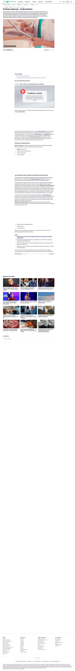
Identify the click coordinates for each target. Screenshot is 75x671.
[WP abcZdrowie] (12, 2)
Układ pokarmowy (40, 647)
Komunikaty (27, 1)
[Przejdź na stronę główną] (4, 2)
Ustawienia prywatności (54, 661)
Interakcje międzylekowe (58, 642)
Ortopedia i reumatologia (24, 649)
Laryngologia (22, 643)
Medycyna (40, 1)
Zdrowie (34, 1)
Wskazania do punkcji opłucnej (23, 75)
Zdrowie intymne (40, 648)
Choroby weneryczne (41, 642)
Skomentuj (47, 49)
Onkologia (21, 648)
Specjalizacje (19, 4)
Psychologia (32, 4)
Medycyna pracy (5, 643)
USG (42, 178)
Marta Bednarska (9, 49)
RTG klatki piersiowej (35, 178)
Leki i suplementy (57, 638)
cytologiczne (47, 134)
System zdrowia (48, 1)
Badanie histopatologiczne (7, 648)
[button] (63, 1)
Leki (37, 4)
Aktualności (20, 1)
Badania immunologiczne (6, 649)
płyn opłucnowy (46, 194)
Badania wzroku (5, 653)
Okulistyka (21, 647)
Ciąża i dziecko (25, 4)
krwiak (18, 149)
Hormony (39, 644)
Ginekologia (22, 642)
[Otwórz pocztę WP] (60, 2)
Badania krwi (5, 650)
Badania (13, 4)
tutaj (23, 668)
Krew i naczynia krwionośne (42, 649)
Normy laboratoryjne (6, 642)
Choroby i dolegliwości (7, 4)
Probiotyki (56, 643)
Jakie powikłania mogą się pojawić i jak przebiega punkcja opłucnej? (31, 77)
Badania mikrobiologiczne (7, 644)
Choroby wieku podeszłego (42, 643)
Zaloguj (67, 1)
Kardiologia (22, 644)
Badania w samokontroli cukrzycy (8, 647)
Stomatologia (22, 650)
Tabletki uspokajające (58, 644)
